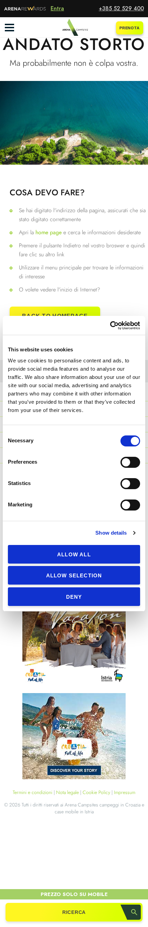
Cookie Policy (96, 792)
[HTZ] (74, 737)
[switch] (130, 462)
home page (49, 232)
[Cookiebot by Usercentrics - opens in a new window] (110, 325)
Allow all (74, 554)
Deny (74, 597)
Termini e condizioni (32, 792)
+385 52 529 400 (121, 8)
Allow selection (74, 575)
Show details (111, 533)
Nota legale (67, 792)
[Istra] (74, 642)
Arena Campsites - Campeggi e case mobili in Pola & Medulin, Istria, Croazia (74, 27)
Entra (57, 8)
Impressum (124, 792)
